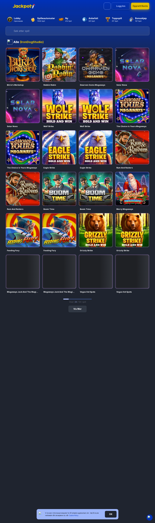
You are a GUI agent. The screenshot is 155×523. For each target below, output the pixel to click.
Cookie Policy (73, 515)
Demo (22, 68)
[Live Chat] (150, 518)
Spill (22, 60)
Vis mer (77, 309)
